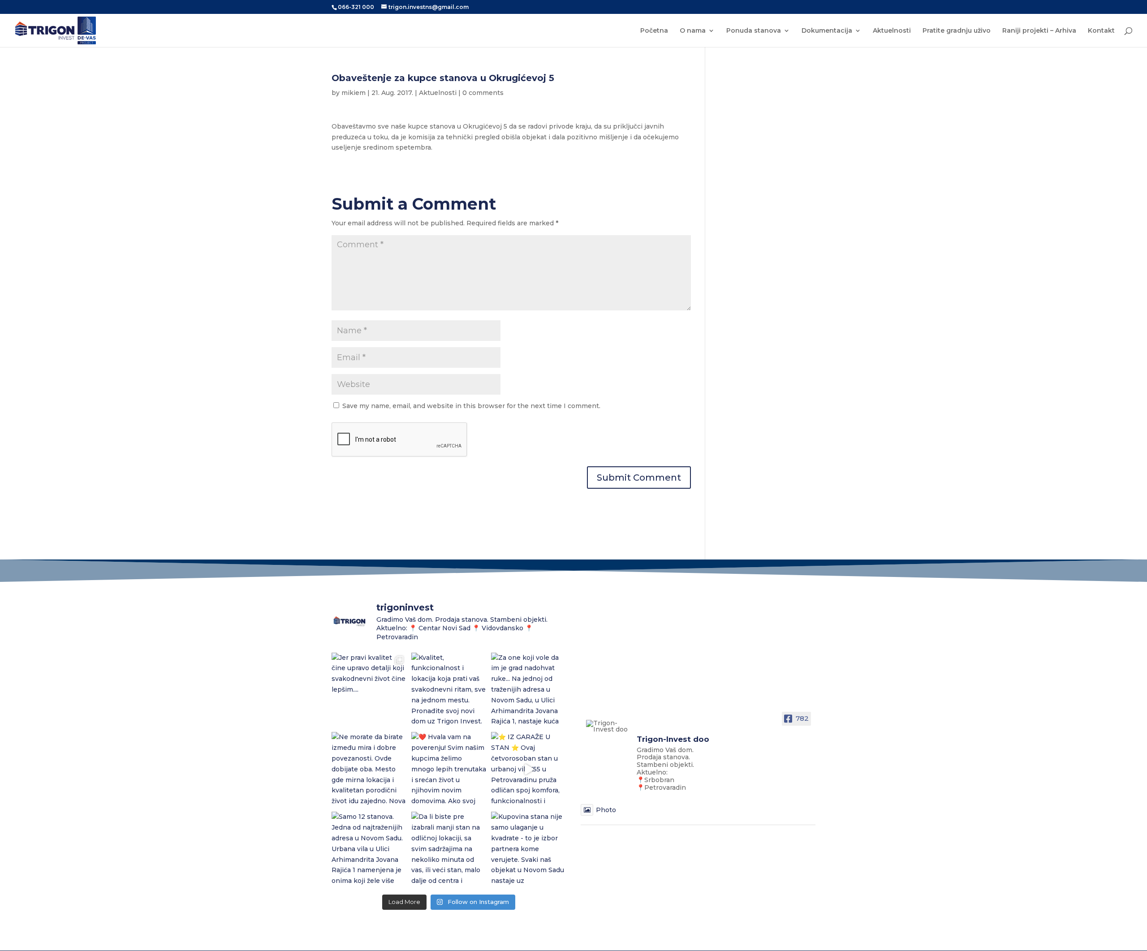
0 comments (483, 93)
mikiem (353, 93)
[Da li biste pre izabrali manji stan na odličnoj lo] (449, 849)
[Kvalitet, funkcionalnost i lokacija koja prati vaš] (449, 690)
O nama (693, 30)
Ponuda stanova (753, 30)
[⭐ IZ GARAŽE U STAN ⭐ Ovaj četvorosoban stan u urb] (528, 769)
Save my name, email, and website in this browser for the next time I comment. (471, 406)
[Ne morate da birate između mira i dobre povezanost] (369, 769)
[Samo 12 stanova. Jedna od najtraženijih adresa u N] (369, 849)
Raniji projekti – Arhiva (1039, 30)
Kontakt (1101, 30)
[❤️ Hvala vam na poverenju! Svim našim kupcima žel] (449, 769)
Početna (654, 30)
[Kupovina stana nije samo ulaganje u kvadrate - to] (528, 849)
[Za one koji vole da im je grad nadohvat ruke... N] (528, 690)
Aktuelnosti (892, 30)
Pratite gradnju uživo (957, 30)
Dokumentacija (827, 30)
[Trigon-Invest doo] (607, 726)
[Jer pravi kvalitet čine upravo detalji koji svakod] (369, 690)
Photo (606, 810)
